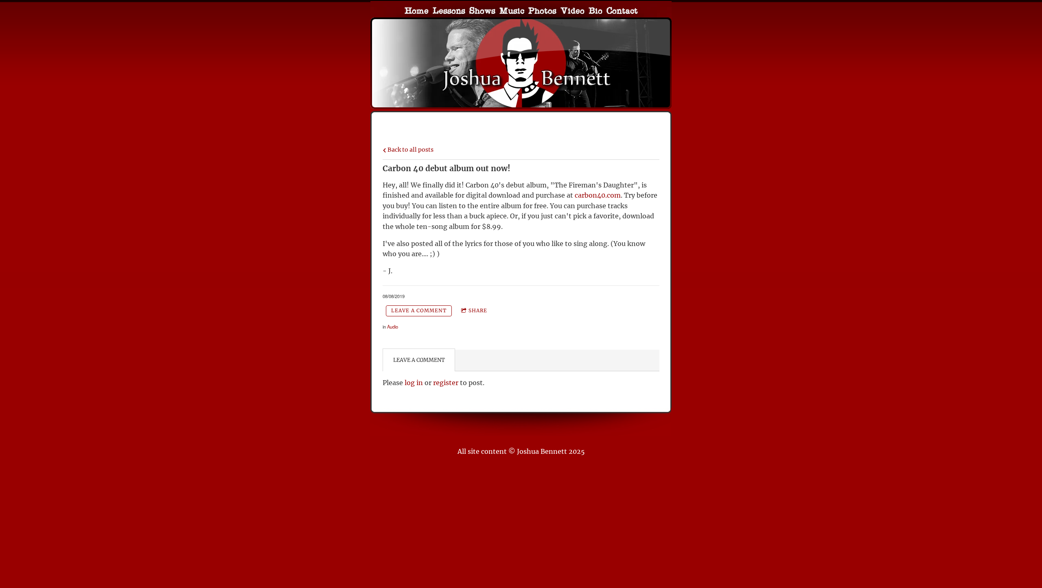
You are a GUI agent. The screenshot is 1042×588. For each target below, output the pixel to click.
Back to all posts (409, 149)
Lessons (449, 11)
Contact (622, 11)
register (445, 383)
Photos (542, 11)
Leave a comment (419, 310)
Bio (595, 11)
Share (477, 310)
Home (417, 11)
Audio (392, 326)
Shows (482, 11)
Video (572, 11)
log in (414, 383)
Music (511, 11)
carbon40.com (598, 195)
